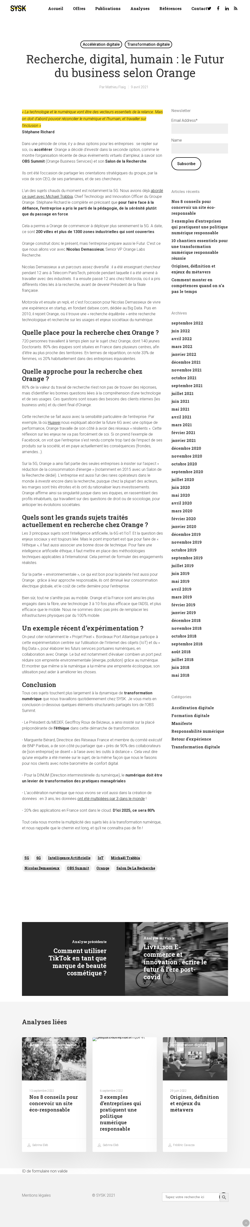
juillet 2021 (182, 393)
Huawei (54, 422)
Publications (108, 8)
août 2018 (181, 651)
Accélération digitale (101, 44)
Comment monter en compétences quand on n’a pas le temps (197, 285)
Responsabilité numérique (197, 731)
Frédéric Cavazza (183, 1145)
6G (38, 858)
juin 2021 (180, 401)
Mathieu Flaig (115, 87)
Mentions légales (36, 1195)
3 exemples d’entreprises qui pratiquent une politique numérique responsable (199, 226)
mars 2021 (181, 424)
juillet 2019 (182, 565)
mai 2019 (180, 581)
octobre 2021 (184, 377)
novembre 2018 (186, 628)
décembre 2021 (186, 362)
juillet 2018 (182, 659)
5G (26, 858)
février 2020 (183, 518)
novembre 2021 (186, 369)
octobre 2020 (184, 463)
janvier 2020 (183, 526)
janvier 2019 (183, 612)
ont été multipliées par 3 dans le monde (111, 798)
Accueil (55, 8)
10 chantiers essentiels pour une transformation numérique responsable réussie (199, 249)
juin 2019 (180, 573)
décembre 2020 (186, 448)
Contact (199, 8)
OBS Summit (78, 868)
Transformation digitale (148, 44)
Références (170, 8)
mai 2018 (180, 675)
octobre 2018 (184, 636)
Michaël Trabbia (125, 858)
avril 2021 (181, 416)
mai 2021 (180, 409)
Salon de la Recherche (135, 868)
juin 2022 (180, 330)
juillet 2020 (182, 479)
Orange (102, 868)
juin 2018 (180, 667)
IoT (101, 858)
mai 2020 (180, 495)
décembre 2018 (186, 620)
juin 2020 (180, 487)
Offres (79, 8)
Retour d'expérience (191, 739)
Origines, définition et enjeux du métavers (193, 268)
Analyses (140, 8)
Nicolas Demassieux (42, 868)
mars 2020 (181, 510)
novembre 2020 (186, 456)
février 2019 (183, 604)
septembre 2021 (187, 385)
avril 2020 (181, 503)
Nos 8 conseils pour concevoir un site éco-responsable (193, 207)
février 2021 (183, 432)
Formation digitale (190, 715)
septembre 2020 (187, 471)
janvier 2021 (183, 440)
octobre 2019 (184, 549)
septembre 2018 (187, 643)
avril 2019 (181, 589)
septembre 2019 (187, 557)
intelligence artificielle (69, 858)
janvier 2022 (183, 354)
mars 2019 (181, 596)
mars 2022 (181, 346)
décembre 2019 (186, 534)
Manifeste (181, 723)
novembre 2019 (186, 542)
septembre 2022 (187, 323)
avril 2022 (181, 338)
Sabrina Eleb (39, 1145)
